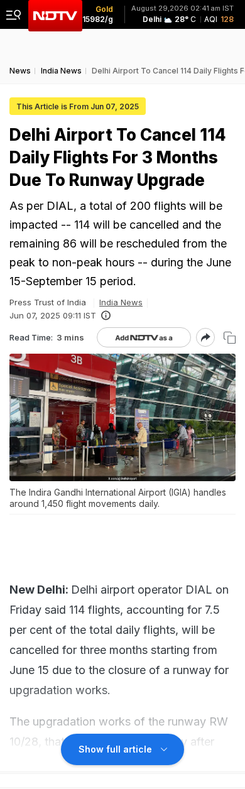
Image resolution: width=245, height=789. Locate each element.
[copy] (230, 338)
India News (121, 302)
